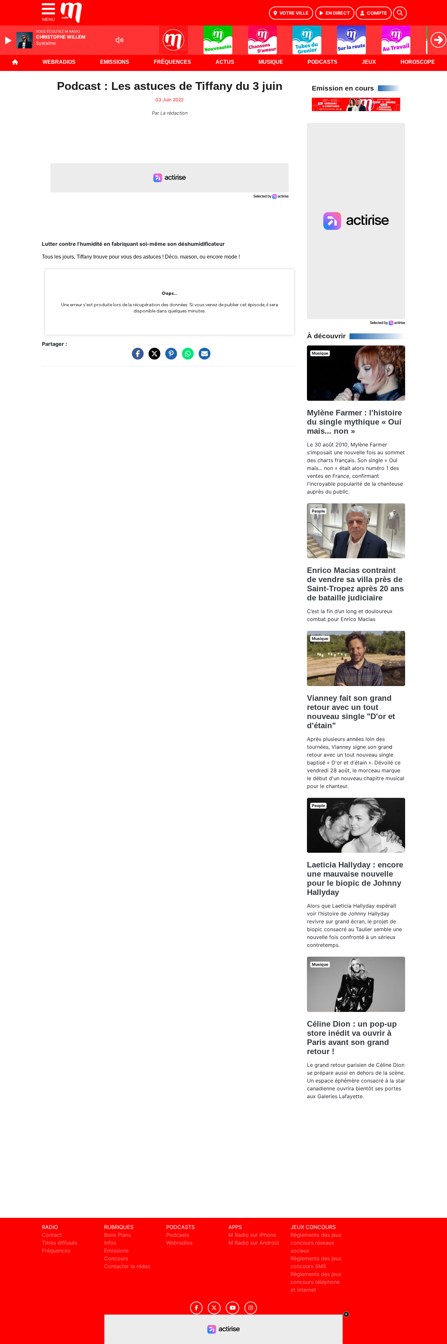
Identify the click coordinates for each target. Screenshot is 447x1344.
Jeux (369, 62)
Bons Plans (117, 1235)
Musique (271, 62)
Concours (116, 1258)
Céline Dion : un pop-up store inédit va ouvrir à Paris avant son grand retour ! (352, 1037)
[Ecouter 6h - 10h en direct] (356, 104)
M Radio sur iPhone (252, 1235)
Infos (110, 1242)
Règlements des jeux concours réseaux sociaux (316, 1243)
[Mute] (119, 40)
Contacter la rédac (127, 1266)
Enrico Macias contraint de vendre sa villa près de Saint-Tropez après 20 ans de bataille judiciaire (355, 584)
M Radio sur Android (253, 1242)
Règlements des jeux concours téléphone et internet (316, 1282)
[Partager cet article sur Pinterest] (169, 357)
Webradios (59, 62)
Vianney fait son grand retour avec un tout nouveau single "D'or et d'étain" (351, 712)
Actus (225, 62)
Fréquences (172, 62)
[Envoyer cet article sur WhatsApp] (186, 357)
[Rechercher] (400, 13)
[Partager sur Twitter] (152, 357)
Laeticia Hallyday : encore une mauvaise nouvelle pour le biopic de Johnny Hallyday (355, 878)
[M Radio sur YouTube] (232, 1308)
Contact (52, 1235)
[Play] (9, 40)
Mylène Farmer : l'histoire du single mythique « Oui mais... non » (354, 421)
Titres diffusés (59, 1242)
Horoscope (418, 62)
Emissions (114, 62)
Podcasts (322, 62)
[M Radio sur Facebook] (196, 1308)
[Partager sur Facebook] (136, 357)
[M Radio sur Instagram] (250, 1308)
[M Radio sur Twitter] (214, 1308)
